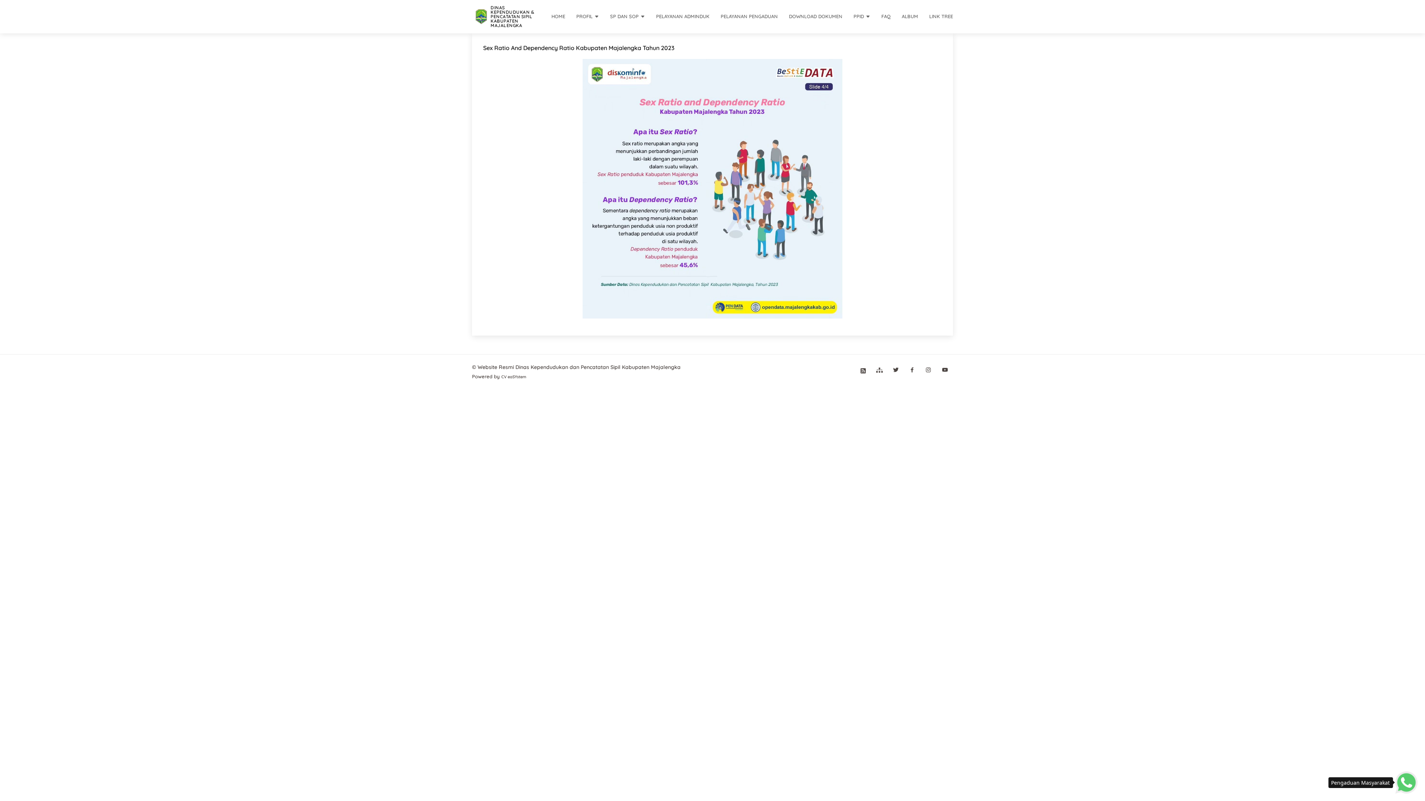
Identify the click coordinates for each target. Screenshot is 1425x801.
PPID (859, 16)
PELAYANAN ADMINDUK (683, 16)
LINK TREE (941, 16)
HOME (558, 16)
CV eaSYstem (513, 376)
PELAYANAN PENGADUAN (749, 16)
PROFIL (584, 16)
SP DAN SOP (624, 16)
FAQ (886, 16)
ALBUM (910, 16)
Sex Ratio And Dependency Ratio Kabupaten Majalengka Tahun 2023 (579, 48)
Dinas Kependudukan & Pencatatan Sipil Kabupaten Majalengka (512, 16)
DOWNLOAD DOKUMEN (815, 16)
